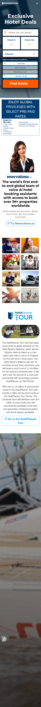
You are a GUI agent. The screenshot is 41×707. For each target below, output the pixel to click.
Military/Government (20, 72)
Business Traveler (21, 76)
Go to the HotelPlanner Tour (22, 421)
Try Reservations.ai (22, 223)
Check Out (29, 39)
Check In (11, 39)
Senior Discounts (20, 68)
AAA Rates (21, 63)
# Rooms (9, 54)
